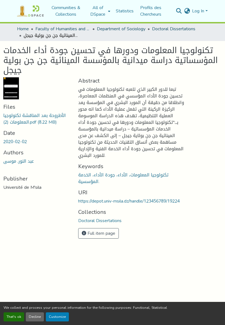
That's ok (14, 316)
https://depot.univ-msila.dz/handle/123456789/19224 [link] (129, 201)
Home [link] (23, 29)
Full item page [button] (100, 233)
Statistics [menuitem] (125, 11)
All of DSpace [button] (97, 11)
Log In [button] (199, 11)
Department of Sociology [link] (121, 29)
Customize (57, 316)
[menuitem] (99, 11)
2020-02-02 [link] (15, 141)
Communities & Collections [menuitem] (66, 11)
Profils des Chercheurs (150, 10)
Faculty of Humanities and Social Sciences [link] (62, 29)
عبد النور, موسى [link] (18, 161)
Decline (35, 316)
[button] (30, 11)
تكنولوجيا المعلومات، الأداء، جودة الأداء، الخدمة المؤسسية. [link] (123, 178)
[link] (37, 118)
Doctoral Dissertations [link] (173, 29)
